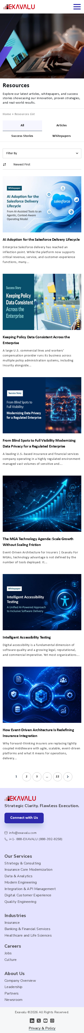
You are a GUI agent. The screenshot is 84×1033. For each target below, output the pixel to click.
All (22, 125)
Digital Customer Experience (28, 895)
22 (57, 776)
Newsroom (13, 999)
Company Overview (20, 980)
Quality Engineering (20, 901)
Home (7, 114)
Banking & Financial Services (27, 928)
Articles (61, 125)
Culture (10, 959)
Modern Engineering (20, 882)
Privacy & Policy (42, 1028)
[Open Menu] (77, 6)
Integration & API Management (30, 888)
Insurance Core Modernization (28, 869)
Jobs (8, 953)
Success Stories (22, 136)
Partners (11, 993)
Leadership (13, 986)
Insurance (12, 922)
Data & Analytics (18, 876)
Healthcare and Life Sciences (28, 935)
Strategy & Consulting (22, 863)
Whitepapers (61, 136)
